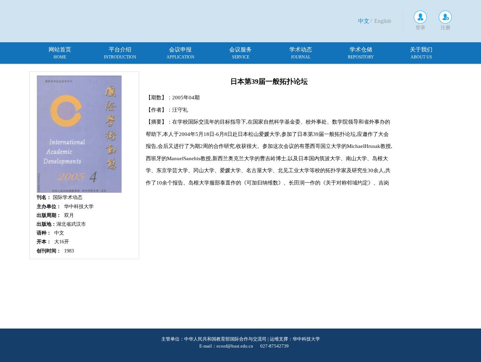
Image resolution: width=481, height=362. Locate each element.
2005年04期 (186, 97)
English (382, 21)
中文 (363, 21)
